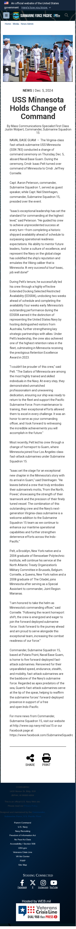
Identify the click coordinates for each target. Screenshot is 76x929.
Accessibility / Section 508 (22, 844)
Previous (10, 58)
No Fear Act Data (22, 839)
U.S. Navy (23, 827)
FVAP (22, 860)
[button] (36, 7)
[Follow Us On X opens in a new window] (32, 884)
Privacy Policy (30, 806)
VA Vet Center (22, 856)
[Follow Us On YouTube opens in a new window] (53, 884)
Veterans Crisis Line (22, 852)
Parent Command (22, 823)
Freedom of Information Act (22, 835)
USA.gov (22, 848)
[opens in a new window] (43, 884)
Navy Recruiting (22, 831)
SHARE (30, 765)
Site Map (22, 865)
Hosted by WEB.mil (36, 901)
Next (65, 58)
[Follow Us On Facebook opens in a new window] (22, 884)
